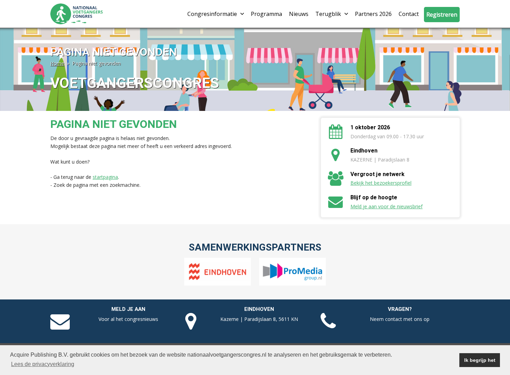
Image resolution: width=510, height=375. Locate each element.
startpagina (105, 177)
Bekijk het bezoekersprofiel (380, 183)
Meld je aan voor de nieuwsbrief (386, 206)
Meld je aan (128, 309)
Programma (266, 14)
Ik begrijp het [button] (479, 360)
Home (57, 63)
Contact (409, 14)
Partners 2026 (373, 14)
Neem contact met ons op (400, 319)
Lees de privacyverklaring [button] (42, 364)
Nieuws (298, 14)
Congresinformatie (212, 14)
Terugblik (328, 14)
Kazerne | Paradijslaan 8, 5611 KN (259, 319)
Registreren (441, 14)
